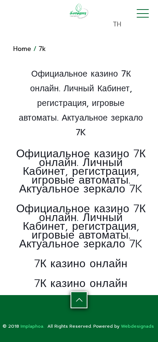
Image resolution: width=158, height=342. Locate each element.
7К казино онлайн (81, 263)
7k (42, 49)
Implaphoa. (32, 326)
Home (22, 49)
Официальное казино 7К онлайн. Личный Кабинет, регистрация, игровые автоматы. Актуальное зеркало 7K (81, 171)
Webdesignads (137, 326)
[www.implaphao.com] (79, 10)
